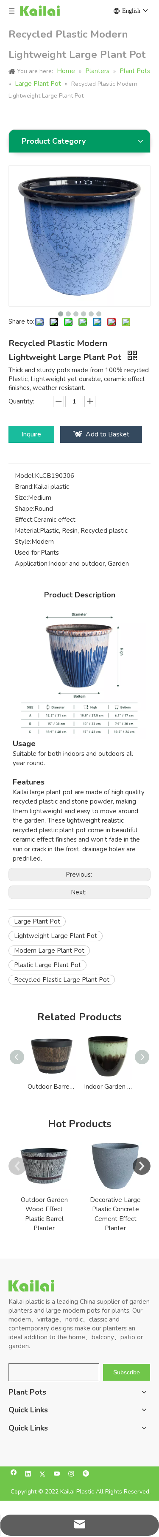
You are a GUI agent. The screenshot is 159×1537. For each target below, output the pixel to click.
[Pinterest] (86, 1474)
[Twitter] (42, 1474)
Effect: (24, 519)
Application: (32, 563)
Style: (23, 541)
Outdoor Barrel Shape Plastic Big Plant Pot (51, 1086)
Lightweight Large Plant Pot (55, 936)
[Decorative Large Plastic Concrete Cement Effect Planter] (115, 1166)
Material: (27, 530)
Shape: (24, 508)
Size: (21, 497)
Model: (25, 475)
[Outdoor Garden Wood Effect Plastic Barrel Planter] (44, 1166)
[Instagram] (71, 1474)
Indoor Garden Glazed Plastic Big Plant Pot (108, 1086)
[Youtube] (57, 1474)
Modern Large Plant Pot (49, 950)
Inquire (31, 434)
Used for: (28, 552)
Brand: (24, 486)
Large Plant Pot (37, 921)
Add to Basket (107, 434)
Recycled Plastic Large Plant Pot (61, 980)
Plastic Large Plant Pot (47, 965)
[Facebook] (13, 1474)
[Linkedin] (28, 1474)
